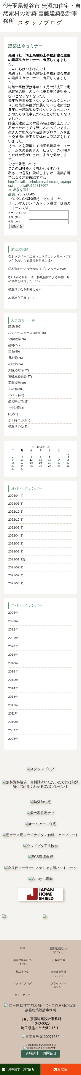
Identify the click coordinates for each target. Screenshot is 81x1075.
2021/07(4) (15, 575)
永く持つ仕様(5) (19, 420)
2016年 (13, 671)
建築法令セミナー (25, 46)
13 (49, 459)
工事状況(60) (17, 382)
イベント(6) (16, 395)
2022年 (13, 629)
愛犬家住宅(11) (18, 401)
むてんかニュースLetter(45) (27, 332)
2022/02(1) (15, 551)
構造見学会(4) (17, 426)
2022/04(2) (15, 535)
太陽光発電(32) (18, 370)
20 (49, 462)
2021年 (13, 638)
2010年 (13, 722)
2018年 (13, 663)
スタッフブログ (22, 983)
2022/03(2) (15, 543)
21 (58, 462)
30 (12, 468)
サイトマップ (22, 995)
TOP (22, 948)
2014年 (13, 688)
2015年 (13, 680)
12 (40, 459)
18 (31, 462)
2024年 (13, 612)
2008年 (13, 738)
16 (12, 462)
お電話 (62, 1069)
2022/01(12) (16, 559)
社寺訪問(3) (16, 407)
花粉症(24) (15, 364)
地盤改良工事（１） (21, 298)
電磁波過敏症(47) (20, 376)
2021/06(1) (15, 583)
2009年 (13, 730)
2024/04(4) (15, 495)
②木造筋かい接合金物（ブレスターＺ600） (38, 268)
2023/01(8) (15, 503)
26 (40, 465)
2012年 (13, 705)
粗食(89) (14, 351)
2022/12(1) (15, 511)
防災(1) (13, 414)
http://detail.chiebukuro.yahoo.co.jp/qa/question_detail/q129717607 (39, 183)
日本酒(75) (15, 357)
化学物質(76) (17, 339)
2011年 (13, 713)
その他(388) (16, 389)
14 (58, 459)
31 (22, 468)
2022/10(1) (15, 519)
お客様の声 (58, 960)
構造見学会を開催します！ (26, 289)
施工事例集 (22, 971)
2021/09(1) (15, 567)
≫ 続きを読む (19, 190)
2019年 (13, 654)
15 (68, 459)
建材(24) (14, 345)
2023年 (13, 621)
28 (58, 465)
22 (68, 462)
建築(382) (15, 326)
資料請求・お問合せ (21, 1069)
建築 (11, 194)
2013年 (13, 696)
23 (12, 465)
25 (31, 465)
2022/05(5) (15, 527)
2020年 (13, 646)
